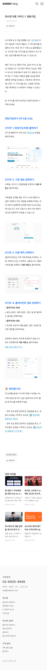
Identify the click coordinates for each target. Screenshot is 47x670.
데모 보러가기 (7, 629)
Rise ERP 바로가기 (9, 636)
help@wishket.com (10, 590)
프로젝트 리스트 (8, 606)
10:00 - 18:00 (15, 587)
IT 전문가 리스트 (8, 610)
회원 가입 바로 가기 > (14, 347)
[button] (41, 3)
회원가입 (30, 133)
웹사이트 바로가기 (9, 602)
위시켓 (34, 40)
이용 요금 (6, 613)
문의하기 (6, 632)
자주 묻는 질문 (8, 648)
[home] (10, 3)
